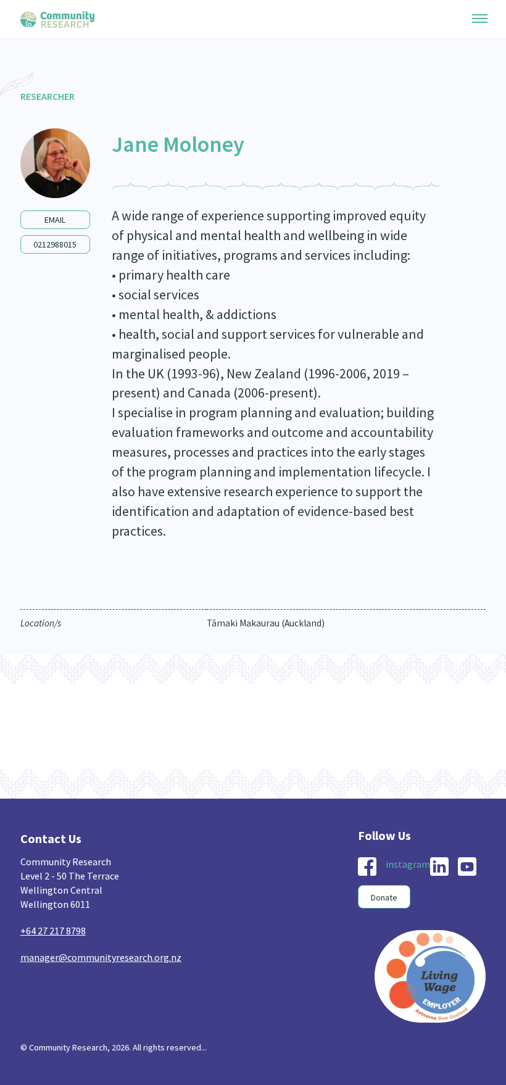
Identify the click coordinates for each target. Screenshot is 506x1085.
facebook (367, 866)
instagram (408, 864)
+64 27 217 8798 (53, 931)
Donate (384, 897)
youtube (467, 866)
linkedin (439, 866)
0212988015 (55, 244)
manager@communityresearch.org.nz (100, 957)
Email (54, 219)
